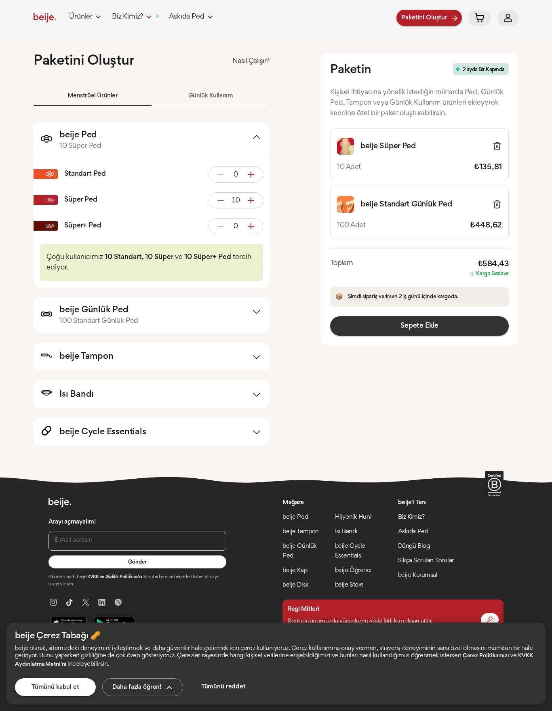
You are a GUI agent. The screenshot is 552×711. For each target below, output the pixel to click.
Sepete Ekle (419, 326)
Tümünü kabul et (55, 687)
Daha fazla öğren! (136, 687)
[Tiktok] (69, 602)
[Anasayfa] (45, 18)
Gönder (137, 562)
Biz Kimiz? (127, 17)
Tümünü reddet (223, 687)
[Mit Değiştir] (490, 619)
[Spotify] (118, 602)
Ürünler (81, 17)
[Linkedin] (102, 602)
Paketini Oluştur (424, 18)
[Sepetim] (479, 18)
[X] (86, 602)
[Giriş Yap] (507, 18)
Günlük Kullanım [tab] (210, 96)
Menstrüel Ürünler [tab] (92, 96)
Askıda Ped (186, 17)
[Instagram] (53, 602)
